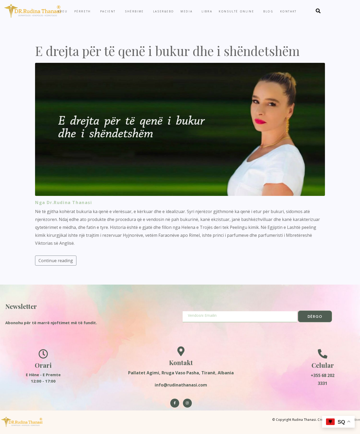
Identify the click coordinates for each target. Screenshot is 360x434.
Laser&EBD (163, 11)
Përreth (82, 11)
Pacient (108, 11)
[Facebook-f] (174, 403)
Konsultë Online (236, 11)
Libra (207, 11)
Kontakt (288, 11)
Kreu (62, 11)
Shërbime (134, 11)
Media (186, 11)
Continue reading (55, 260)
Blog (268, 11)
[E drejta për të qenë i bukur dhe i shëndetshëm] (180, 129)
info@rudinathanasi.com (181, 385)
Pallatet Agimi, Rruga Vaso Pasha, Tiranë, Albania (181, 373)
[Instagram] (187, 403)
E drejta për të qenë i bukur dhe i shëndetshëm (167, 50)
